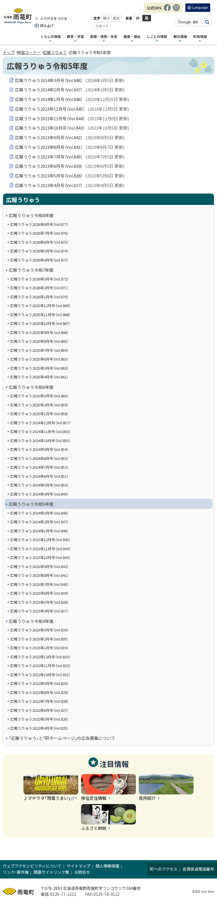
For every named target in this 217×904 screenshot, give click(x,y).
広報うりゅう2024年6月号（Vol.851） (39, 476)
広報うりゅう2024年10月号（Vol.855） (40, 440)
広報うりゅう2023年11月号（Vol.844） (72, 118)
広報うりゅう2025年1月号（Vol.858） (39, 413)
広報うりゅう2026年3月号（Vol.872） (39, 279)
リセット (102, 26)
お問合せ (82, 872)
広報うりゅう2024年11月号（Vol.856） (40, 431)
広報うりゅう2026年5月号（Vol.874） (39, 251)
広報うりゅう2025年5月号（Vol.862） (39, 368)
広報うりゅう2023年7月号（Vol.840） (69, 157)
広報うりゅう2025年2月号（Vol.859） (39, 405)
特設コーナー (29, 52)
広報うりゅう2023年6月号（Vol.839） (69, 166)
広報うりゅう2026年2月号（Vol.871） (39, 287)
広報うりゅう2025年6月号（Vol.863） (39, 359)
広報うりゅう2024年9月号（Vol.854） (39, 449)
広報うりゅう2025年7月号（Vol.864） (39, 350)
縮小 (106, 18)
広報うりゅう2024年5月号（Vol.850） (39, 485)
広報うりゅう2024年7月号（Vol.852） (39, 467)
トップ (9, 52)
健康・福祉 (131, 37)
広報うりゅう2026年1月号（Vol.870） (39, 296)
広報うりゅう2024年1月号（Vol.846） (72, 99)
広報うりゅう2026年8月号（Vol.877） (39, 224)
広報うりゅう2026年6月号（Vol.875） (39, 242)
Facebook (167, 10)
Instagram (176, 10)
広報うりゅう (55, 52)
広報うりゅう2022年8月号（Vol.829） (39, 692)
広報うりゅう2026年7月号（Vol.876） (39, 233)
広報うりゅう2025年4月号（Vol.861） (39, 377)
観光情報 (180, 37)
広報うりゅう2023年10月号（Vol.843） (72, 128)
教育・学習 (75, 37)
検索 (207, 22)
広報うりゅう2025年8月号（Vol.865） (39, 341)
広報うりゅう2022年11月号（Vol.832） (40, 665)
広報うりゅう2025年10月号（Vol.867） (40, 323)
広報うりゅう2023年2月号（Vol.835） (39, 639)
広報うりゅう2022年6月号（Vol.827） (39, 710)
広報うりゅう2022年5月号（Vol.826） (39, 719)
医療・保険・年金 (103, 37)
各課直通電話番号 (198, 869)
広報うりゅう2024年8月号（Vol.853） (39, 458)
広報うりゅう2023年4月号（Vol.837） (69, 185)
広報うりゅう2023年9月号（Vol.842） (69, 137)
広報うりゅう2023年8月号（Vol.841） (69, 147)
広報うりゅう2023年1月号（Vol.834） (39, 647)
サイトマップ (78, 866)
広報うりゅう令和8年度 (31, 215)
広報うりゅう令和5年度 (31, 504)
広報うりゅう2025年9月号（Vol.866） (39, 332)
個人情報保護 (107, 866)
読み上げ (47, 25)
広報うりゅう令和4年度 (31, 621)
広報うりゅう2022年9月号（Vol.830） (39, 683)
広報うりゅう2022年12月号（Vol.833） (40, 656)
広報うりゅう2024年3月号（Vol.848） (69, 80)
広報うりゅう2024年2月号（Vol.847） (69, 90)
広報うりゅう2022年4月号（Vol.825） (39, 728)
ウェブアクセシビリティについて (32, 866)
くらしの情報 (50, 37)
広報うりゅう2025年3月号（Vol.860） (39, 396)
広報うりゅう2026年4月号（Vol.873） (39, 260)
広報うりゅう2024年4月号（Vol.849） (39, 494)
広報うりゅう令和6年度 (31, 387)
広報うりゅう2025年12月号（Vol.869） (40, 305)
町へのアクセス (163, 869)
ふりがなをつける (53, 18)
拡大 (116, 18)
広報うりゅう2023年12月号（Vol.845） (72, 109)
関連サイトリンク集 (51, 872)
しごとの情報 (157, 37)
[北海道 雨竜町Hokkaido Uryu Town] (18, 16)
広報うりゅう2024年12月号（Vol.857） (40, 422)
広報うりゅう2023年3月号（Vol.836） (39, 630)
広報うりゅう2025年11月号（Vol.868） (40, 314)
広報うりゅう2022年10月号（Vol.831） (40, 674)
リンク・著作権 (16, 872)
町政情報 (200, 37)
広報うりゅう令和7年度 (31, 270)
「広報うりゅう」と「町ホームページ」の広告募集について (62, 738)
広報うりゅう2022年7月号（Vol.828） (39, 701)
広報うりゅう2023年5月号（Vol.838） (69, 176)
